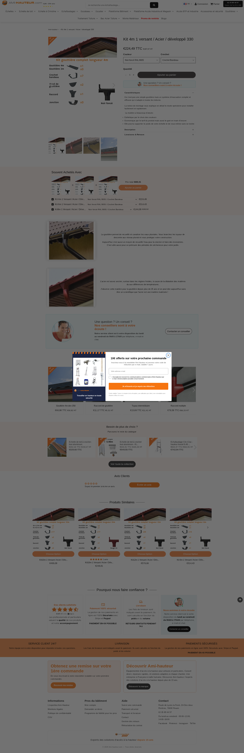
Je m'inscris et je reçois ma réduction (138, 386)
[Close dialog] (168, 355)
